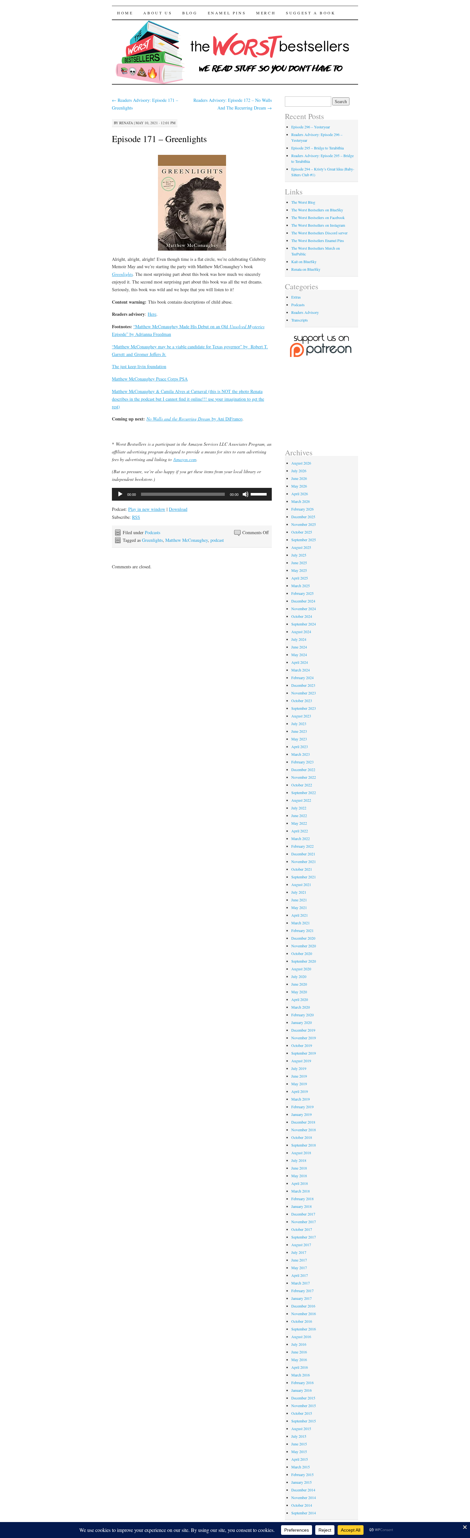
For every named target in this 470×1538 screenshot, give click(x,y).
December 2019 (303, 1030)
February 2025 (302, 593)
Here (152, 314)
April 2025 (299, 577)
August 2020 (301, 968)
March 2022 (300, 838)
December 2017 (303, 1213)
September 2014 (303, 1512)
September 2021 (303, 876)
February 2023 (302, 761)
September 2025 (303, 539)
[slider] (260, 493)
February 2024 (302, 677)
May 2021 (299, 907)
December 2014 (303, 1489)
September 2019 (303, 1053)
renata (126, 122)
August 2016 (301, 1336)
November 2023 (303, 692)
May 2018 (299, 1175)
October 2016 (301, 1321)
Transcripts (299, 319)
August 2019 (301, 1060)
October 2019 (301, 1045)
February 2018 (302, 1198)
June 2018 (299, 1168)
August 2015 (301, 1428)
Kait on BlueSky (304, 261)
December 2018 (303, 1122)
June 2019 (299, 1076)
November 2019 (303, 1037)
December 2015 (303, 1397)
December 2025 (303, 516)
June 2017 (299, 1259)
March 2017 (300, 1282)
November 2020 (303, 945)
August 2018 (301, 1152)
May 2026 (299, 486)
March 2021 (300, 922)
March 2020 (300, 1007)
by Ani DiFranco (194, 419)
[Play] (120, 494)
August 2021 (301, 884)
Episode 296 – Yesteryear (310, 126)
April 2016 (299, 1367)
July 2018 (298, 1160)
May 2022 (299, 823)
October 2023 (301, 700)
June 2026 (299, 478)
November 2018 (303, 1129)
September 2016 (303, 1328)
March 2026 (300, 501)
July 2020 (298, 976)
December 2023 (303, 685)
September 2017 (303, 1236)
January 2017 (301, 1298)
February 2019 (302, 1106)
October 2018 (301, 1137)
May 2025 (299, 570)
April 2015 (299, 1459)
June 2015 (299, 1443)
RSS (136, 517)
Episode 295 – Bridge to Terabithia (317, 147)
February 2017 (302, 1290)
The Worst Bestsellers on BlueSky (317, 209)
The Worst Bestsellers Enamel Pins (317, 240)
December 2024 (303, 600)
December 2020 (303, 938)
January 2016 (301, 1390)
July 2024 (298, 639)
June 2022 (299, 815)
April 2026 (299, 493)
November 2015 (303, 1405)
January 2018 (301, 1206)
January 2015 (301, 1482)
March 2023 (300, 754)
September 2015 (303, 1420)
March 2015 (300, 1466)
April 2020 (299, 999)
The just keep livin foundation (139, 366)
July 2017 (298, 1252)
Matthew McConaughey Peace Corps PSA (150, 379)
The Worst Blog (303, 202)
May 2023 (299, 738)
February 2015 (302, 1474)
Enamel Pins (227, 12)
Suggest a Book (310, 12)
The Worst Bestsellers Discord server (319, 232)
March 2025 (300, 585)
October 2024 (301, 616)
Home (125, 12)
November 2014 (303, 1497)
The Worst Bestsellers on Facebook (318, 217)
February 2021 (302, 930)
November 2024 (303, 608)
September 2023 (303, 708)
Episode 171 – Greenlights (159, 139)
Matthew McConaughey (186, 540)
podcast (217, 540)
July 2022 (298, 807)
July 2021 (298, 892)
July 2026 (298, 470)
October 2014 (301, 1505)
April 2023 (299, 746)
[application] (192, 494)
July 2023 (298, 723)
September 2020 (303, 961)
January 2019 (301, 1114)
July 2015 (298, 1436)
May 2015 (299, 1451)
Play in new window (146, 509)
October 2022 (301, 784)
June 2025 (299, 562)
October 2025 (301, 531)
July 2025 (298, 554)
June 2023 (299, 731)
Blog (189, 12)
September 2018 (303, 1145)
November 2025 (303, 524)
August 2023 (301, 715)
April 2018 (299, 1183)
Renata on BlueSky (305, 269)
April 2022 (299, 830)
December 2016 (303, 1305)
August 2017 (301, 1244)
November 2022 (303, 777)
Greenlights (122, 274)
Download (178, 509)
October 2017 (301, 1229)
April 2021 (299, 915)
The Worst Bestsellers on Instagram (318, 225)
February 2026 (302, 508)
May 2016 (299, 1359)
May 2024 (299, 654)
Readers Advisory (305, 312)
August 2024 (301, 631)
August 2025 (301, 547)
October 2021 (301, 869)
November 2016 (303, 1313)
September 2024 (303, 623)
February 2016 (302, 1382)
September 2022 (303, 792)
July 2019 (298, 1068)
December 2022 (303, 769)
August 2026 (301, 463)
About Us (157, 12)
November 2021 (303, 861)
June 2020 (299, 984)
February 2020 (302, 1014)
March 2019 (300, 1099)
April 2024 (299, 662)
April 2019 (299, 1091)
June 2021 (299, 899)
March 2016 (300, 1374)
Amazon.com (184, 459)
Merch (266, 12)
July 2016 (298, 1344)
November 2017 (303, 1221)
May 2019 (299, 1083)
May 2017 (299, 1267)
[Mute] (245, 494)
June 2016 (299, 1351)
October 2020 (301, 953)
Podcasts (152, 532)
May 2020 (299, 991)
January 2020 (301, 1022)
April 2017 (299, 1275)
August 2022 (301, 800)
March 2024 (300, 669)
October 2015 (301, 1413)
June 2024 (299, 646)
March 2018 (300, 1190)
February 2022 (302, 846)
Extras (296, 296)
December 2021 (303, 853)
